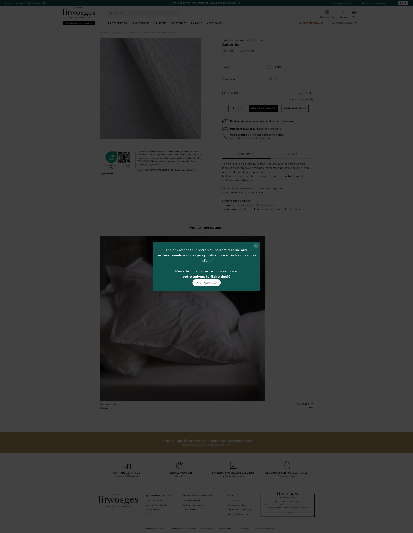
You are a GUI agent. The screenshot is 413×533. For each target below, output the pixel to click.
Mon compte (206, 283)
